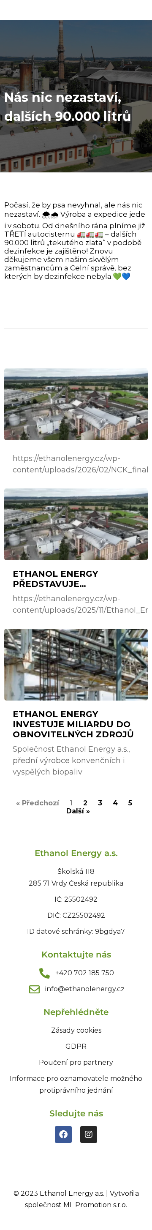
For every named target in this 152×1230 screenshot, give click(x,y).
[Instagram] (88, 1134)
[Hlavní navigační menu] (136, 10)
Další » (78, 811)
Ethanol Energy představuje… (55, 579)
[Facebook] (63, 1134)
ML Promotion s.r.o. (95, 1205)
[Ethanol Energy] (40, 10)
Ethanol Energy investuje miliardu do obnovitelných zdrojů (73, 724)
